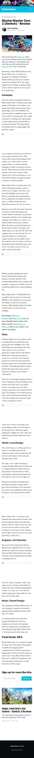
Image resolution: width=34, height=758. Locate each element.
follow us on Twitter (19, 318)
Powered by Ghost (17, 750)
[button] (30, 9)
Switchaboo (9, 9)
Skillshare (20, 57)
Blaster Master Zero (9, 17)
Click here (5, 67)
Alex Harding (12, 28)
